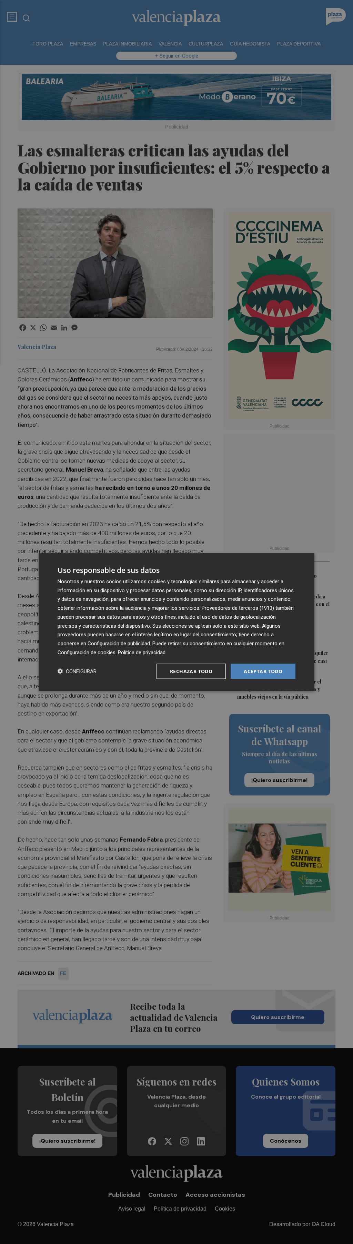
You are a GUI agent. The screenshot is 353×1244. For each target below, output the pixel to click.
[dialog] (176, 622)
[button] (77, 671)
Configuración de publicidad (119, 643)
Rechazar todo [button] (191, 671)
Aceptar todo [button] (263, 671)
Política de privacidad (141, 652)
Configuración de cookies (86, 652)
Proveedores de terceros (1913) (238, 608)
